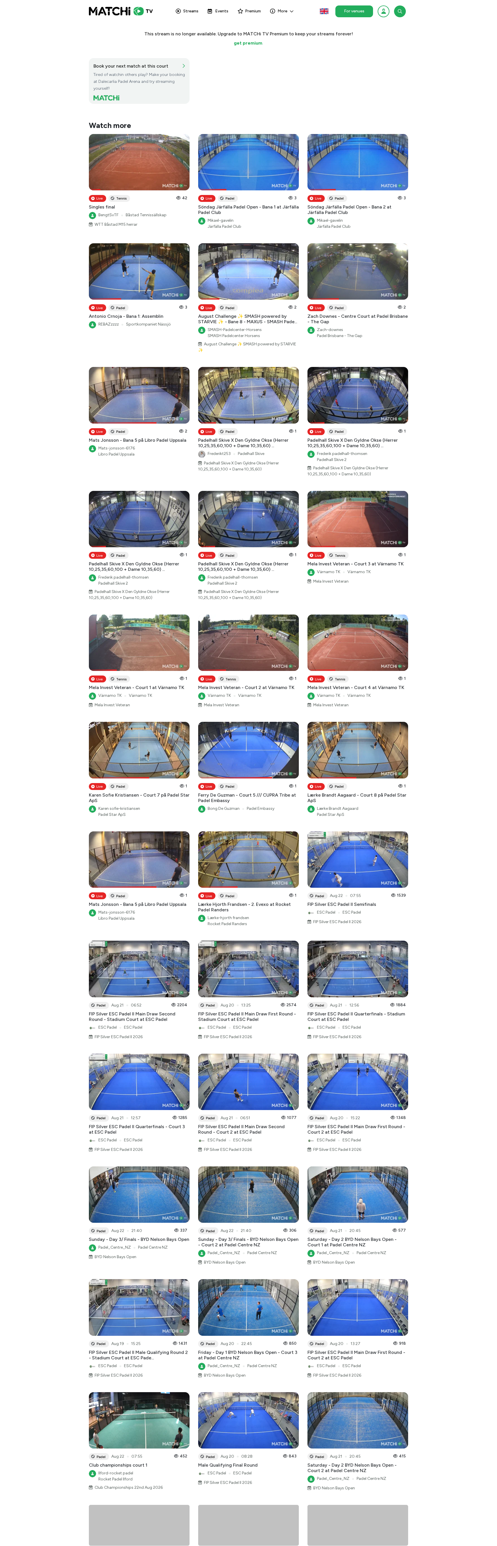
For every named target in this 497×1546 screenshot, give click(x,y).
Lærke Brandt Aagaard (337, 808)
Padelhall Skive (251, 453)
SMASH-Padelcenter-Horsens (235, 329)
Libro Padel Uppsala (116, 454)
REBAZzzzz (108, 324)
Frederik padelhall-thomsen (342, 453)
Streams (190, 11)
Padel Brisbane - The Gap (339, 335)
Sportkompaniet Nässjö (148, 324)
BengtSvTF (108, 215)
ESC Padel (326, 912)
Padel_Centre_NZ (114, 1247)
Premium (253, 11)
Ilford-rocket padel (115, 1473)
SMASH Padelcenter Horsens (234, 335)
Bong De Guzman (224, 808)
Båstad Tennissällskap (146, 215)
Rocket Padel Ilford (115, 1479)
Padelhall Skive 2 (332, 459)
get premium (248, 43)
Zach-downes (330, 329)
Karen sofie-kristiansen (119, 808)
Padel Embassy (260, 808)
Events (221, 11)
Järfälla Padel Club (224, 226)
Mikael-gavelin (221, 220)
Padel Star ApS (112, 814)
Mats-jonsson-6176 (116, 448)
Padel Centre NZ (153, 1247)
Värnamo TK (328, 571)
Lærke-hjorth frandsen (228, 917)
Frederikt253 (219, 453)
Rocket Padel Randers (227, 923)
